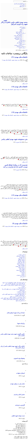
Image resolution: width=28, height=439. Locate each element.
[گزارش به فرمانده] (21, 402)
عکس (21, 29)
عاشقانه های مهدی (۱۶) (19, 195)
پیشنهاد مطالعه (21, 259)
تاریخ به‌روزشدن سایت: (19, 434)
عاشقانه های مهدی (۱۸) (19, 86)
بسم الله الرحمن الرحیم (19, 3)
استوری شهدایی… (21, 292)
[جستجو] (26, 1)
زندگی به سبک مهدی (20, 33)
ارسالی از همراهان (21, 46)
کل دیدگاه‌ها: (22, 432)
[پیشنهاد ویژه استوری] (21, 355)
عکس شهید (22, 271)
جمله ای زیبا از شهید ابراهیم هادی (16, 312)
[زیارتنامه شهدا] (21, 320)
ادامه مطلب (24, 83)
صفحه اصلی (22, 27)
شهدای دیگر (19, 42)
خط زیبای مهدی (18, 36)
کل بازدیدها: (22, 427)
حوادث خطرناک (18, 39)
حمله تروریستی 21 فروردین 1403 (17, 296)
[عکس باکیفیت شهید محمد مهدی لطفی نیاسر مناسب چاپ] (21, 331)
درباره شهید (22, 6)
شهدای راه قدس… (20, 291)
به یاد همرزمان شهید (20, 300)
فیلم (21, 30)
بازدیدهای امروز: (21, 425)
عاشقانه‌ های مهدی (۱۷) (19, 112)
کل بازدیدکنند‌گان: (21, 429)
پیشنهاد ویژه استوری (19, 358)
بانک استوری (22, 40)
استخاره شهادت (20, 373)
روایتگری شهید (19, 31)
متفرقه (23, 274)
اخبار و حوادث (22, 44)
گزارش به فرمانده (20, 405)
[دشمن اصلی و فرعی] (21, 391)
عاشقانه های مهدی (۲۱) (19, 57)
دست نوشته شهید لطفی (18, 415)
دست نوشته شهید (18, 38)
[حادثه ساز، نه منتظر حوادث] (21, 381)
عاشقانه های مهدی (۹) (19, 223)
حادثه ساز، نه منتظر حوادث (17, 384)
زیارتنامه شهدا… (21, 287)
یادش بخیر (20, 34)
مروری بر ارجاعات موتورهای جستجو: (16, 430)
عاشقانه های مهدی (18, 35)
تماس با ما (22, 5)
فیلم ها (23, 272)
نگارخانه (23, 28)
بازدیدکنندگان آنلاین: (20, 423)
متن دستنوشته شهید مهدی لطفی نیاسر (14, 139)
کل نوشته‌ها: (22, 431)
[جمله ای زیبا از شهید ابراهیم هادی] (21, 310)
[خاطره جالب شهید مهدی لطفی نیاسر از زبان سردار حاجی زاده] (21, 343)
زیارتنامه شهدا (21, 267)
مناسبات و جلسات (18, 45)
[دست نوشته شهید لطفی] (21, 413)
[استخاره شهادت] (21, 370)
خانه (26, 50)
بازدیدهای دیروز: (21, 426)
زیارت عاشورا (22, 47)
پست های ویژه (21, 41)
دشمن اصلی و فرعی (19, 394)
